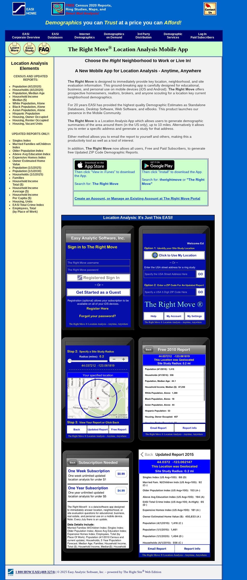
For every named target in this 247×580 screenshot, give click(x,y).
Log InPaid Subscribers (202, 35)
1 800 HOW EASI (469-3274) (35, 572)
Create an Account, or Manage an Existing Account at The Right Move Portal (137, 198)
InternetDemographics (85, 35)
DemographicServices (173, 35)
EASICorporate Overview (26, 35)
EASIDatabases (55, 35)
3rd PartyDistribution (143, 35)
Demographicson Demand (114, 35)
